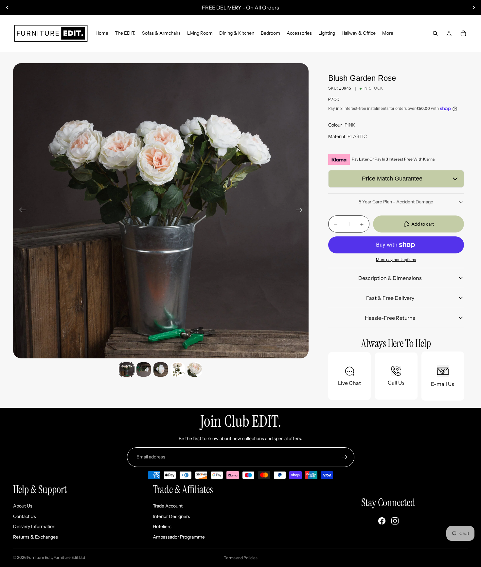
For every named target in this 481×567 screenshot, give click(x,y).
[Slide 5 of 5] (194, 369)
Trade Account (168, 506)
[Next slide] (474, 7)
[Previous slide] (7, 7)
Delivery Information (34, 526)
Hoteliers (162, 526)
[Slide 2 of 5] (143, 369)
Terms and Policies (241, 557)
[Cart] (463, 33)
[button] (396, 179)
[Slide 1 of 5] (126, 369)
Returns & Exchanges (35, 537)
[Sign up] (344, 457)
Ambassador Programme (179, 537)
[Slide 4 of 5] (177, 369)
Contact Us (24, 516)
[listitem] (388, 33)
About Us (22, 506)
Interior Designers (171, 516)
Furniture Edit (39, 557)
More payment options (396, 259)
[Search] (435, 33)
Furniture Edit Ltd (69, 557)
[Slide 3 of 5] (160, 369)
